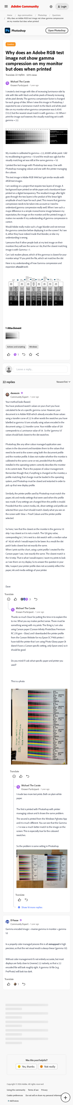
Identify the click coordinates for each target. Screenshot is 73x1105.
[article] (36, 496)
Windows (33, 346)
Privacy (44, 1090)
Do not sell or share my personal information (45, 1095)
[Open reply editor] (36, 369)
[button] (6, 7)
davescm (15, 393)
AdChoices (14, 1101)
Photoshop (42, 15)
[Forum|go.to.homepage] (25, 6)
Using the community (16, 1090)
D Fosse (14, 920)
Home (9, 15)
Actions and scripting (16, 346)
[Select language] (51, 6)
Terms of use (33, 1090)
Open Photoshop (57, 30)
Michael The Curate (20, 81)
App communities (25, 15)
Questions (56, 15)
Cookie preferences (15, 1095)
